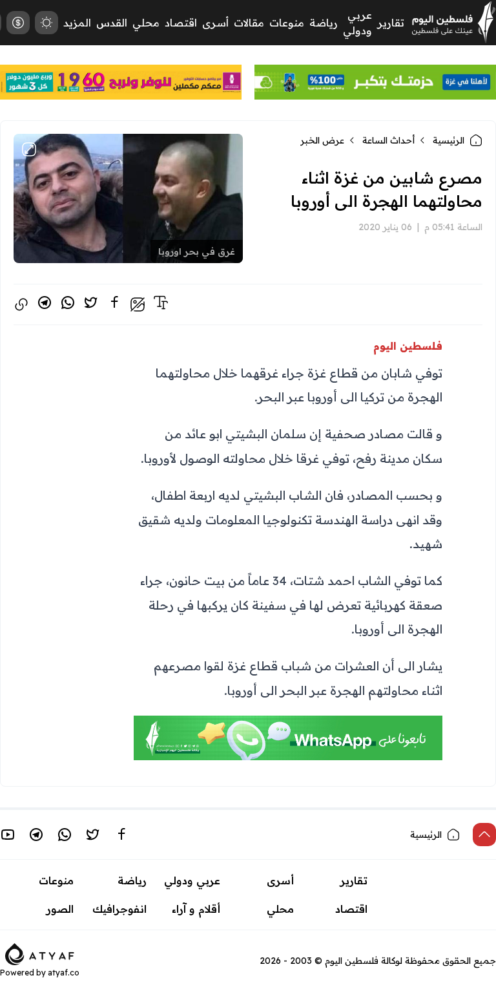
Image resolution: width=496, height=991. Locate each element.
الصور (60, 908)
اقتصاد (181, 22)
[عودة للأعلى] (484, 834)
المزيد (77, 22)
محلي (146, 22)
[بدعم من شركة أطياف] (39, 952)
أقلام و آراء (196, 908)
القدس (111, 22)
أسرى (215, 22)
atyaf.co (63, 972)
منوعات (286, 22)
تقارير (390, 22)
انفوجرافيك (119, 908)
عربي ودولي (192, 880)
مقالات (249, 22)
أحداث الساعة (388, 140)
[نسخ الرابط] (21, 304)
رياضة (323, 22)
